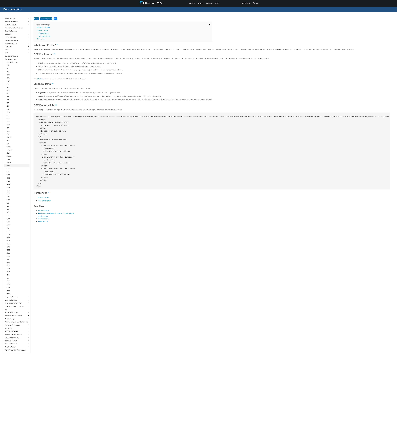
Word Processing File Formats (15, 350)
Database (8, 34)
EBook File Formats (11, 40)
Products (192, 3)
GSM (8, 169)
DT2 (8, 131)
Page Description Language (14, 306)
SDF (8, 265)
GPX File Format (42, 30)
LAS (8, 190)
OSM (8, 234)
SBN (8, 262)
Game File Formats (11, 56)
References (41, 39)
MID (8, 200)
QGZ (8, 250)
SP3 (8, 275)
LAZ (8, 194)
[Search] (257, 3)
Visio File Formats (11, 344)
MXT (8, 219)
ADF (8, 81)
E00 (8, 134)
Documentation (12, 9)
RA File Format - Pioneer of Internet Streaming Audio (56, 213)
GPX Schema (41, 79)
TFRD (8, 284)
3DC (8, 72)
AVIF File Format (43, 211)
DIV (8, 115)
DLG (8, 122)
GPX (8, 165)
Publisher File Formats (12, 325)
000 (8, 65)
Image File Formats (11, 297)
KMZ (8, 184)
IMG (8, 178)
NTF (8, 228)
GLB (8, 153)
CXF (8, 109)
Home (36, 19)
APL (8, 84)
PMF (8, 237)
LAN (8, 187)
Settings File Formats (12, 331)
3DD (8, 75)
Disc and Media (10, 37)
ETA (8, 140)
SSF (8, 278)
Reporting (8, 328)
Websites (209, 3)
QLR (8, 253)
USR (8, 287)
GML (8, 159)
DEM (8, 112)
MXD (8, 216)
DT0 (8, 125)
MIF (8, 203)
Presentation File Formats (13, 316)
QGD (8, 244)
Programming (9, 319)
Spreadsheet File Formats (13, 334)
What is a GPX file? (43, 27)
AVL (8, 97)
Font (6, 53)
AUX (8, 93)
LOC (8, 197)
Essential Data (43, 33)
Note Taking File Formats (13, 303)
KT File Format (43, 216)
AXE (8, 100)
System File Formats (12, 337)
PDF (6, 309)
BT (8, 103)
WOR (8, 294)
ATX (8, 90)
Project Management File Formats (16, 322)
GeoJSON (10, 150)
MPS (8, 209)
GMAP (9, 156)
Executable (8, 47)
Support (200, 3)
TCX (8, 281)
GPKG (9, 162)
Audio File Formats (11, 22)
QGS (8, 247)
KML (8, 181)
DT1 (8, 128)
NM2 (8, 222)
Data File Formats (11, 31)
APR (8, 87)
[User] (253, 3)
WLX (8, 291)
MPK (8, 206)
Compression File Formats (14, 28)
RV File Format (43, 221)
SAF (8, 259)
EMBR (9, 137)
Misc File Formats (11, 300)
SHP (8, 269)
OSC (8, 231)
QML (8, 256)
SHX (8, 272)
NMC (8, 225)
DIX (8, 119)
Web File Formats (11, 347)
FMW (8, 147)
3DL (8, 78)
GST (8, 172)
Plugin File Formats (11, 312)
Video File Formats (11, 341)
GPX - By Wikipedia (44, 201)
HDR (8, 175)
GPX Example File (44, 36)
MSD (8, 212)
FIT (8, 144)
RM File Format (43, 219)
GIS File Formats (10, 59)
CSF (8, 106)
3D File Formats (10, 18)
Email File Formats (11, 43)
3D (8, 68)
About (217, 3)
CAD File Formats (11, 25)
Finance (7, 50)
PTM (8, 241)
